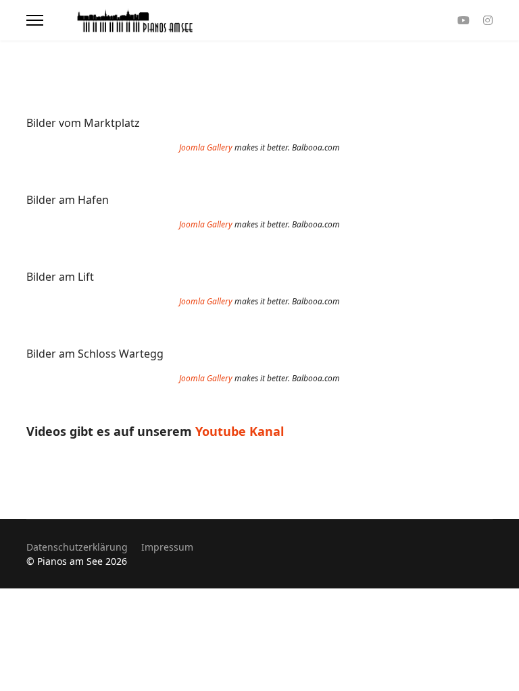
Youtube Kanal (241, 431)
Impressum (167, 547)
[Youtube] (464, 20)
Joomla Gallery (205, 147)
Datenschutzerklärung (77, 547)
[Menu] (34, 20)
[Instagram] (488, 20)
